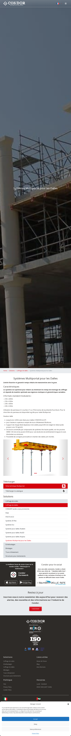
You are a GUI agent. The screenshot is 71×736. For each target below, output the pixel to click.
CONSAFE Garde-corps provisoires (17, 509)
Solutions (12, 370)
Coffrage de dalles (22, 370)
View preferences (35, 729)
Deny (35, 724)
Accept (35, 719)
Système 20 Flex (11, 521)
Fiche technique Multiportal (15, 486)
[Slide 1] (35, 473)
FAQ (4, 684)
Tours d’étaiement (9, 673)
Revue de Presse (42, 661)
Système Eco (10, 525)
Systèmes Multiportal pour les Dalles (18, 541)
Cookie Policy (7, 690)
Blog (38, 664)
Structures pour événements (16, 556)
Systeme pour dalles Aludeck (15, 529)
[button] (68, 704)
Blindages (9, 548)
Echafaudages (10, 544)
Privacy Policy (35, 733)
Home (5, 370)
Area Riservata (41, 667)
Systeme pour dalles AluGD (15, 533)
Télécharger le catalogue (14, 491)
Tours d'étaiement (12, 552)
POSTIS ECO (10, 517)
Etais (7, 513)
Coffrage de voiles (12, 501)
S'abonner (35, 609)
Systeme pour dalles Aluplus (15, 537)
